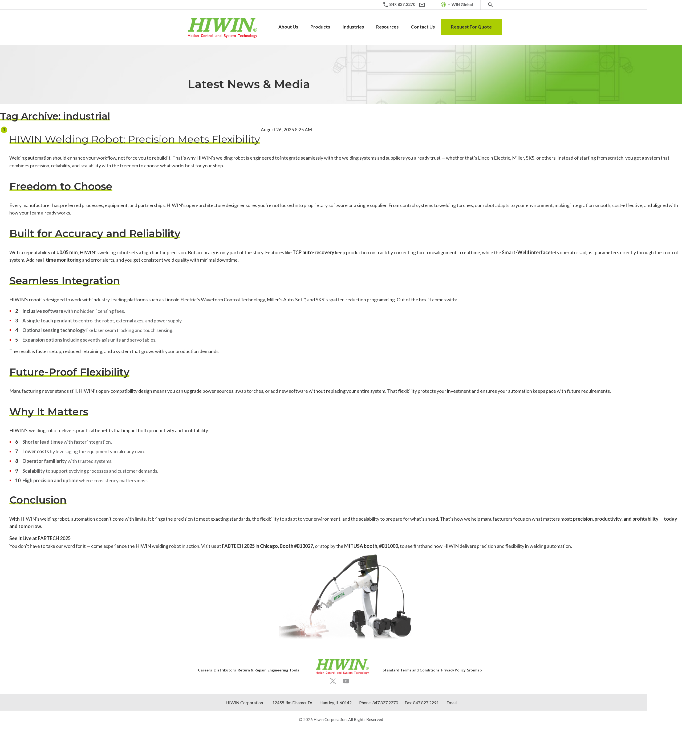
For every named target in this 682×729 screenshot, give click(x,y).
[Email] (422, 5)
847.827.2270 (385, 702)
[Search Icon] (490, 5)
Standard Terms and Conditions (411, 670)
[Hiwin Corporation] (222, 28)
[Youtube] (346, 681)
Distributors (225, 670)
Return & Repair (252, 670)
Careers (205, 670)
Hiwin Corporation (330, 719)
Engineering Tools (283, 670)
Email (451, 702)
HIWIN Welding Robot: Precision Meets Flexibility (134, 139)
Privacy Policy (453, 670)
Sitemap (474, 670)
